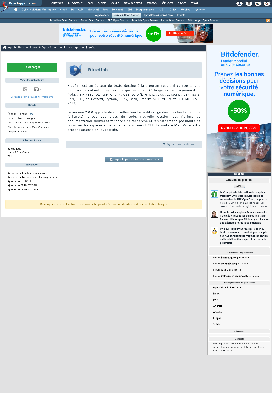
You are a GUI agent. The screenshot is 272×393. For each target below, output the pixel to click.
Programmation (145, 9)
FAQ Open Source (118, 20)
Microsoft (93, 9)
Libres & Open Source (126, 15)
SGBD (161, 9)
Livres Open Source (172, 20)
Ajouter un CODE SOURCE (22, 189)
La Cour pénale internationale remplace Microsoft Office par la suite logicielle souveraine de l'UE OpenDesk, (244, 199)
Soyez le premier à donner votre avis (32, 97)
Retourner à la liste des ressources (27, 173)
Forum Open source (231, 257)
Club (194, 3)
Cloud (63, 9)
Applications (102, 15)
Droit (181, 3)
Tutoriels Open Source (145, 20)
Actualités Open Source (63, 20)
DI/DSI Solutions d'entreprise (39, 9)
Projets (181, 15)
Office (173, 9)
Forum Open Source (92, 20)
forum (229, 350)
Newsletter (132, 3)
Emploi (151, 3)
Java (105, 9)
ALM (80, 9)
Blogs (101, 3)
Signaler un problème (181, 144)
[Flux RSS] (268, 20)
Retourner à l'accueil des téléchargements (32, 177)
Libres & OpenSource (44, 47)
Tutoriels (75, 3)
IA (72, 9)
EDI (130, 9)
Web (10, 156)
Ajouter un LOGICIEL (19, 181)
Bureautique (72, 47)
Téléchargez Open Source (203, 20)
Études (167, 3)
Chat (115, 3)
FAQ (90, 3)
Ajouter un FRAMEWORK (22, 185)
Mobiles (185, 9)
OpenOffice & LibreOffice (158, 15)
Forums (57, 3)
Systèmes (200, 9)
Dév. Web (117, 9)
